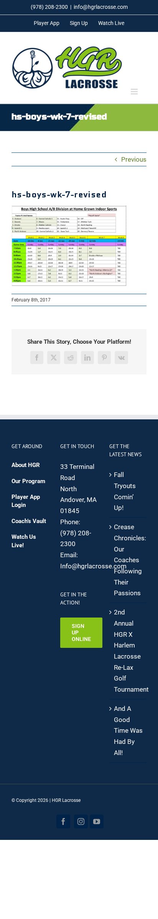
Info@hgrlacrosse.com (93, 566)
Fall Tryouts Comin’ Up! (125, 491)
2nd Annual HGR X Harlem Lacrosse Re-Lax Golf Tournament (128, 650)
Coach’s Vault (29, 521)
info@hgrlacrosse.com (101, 7)
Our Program (28, 481)
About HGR (26, 465)
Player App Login (26, 500)
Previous (133, 159)
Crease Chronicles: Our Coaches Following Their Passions (128, 560)
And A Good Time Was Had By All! (128, 731)
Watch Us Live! (24, 540)
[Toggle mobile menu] (135, 92)
